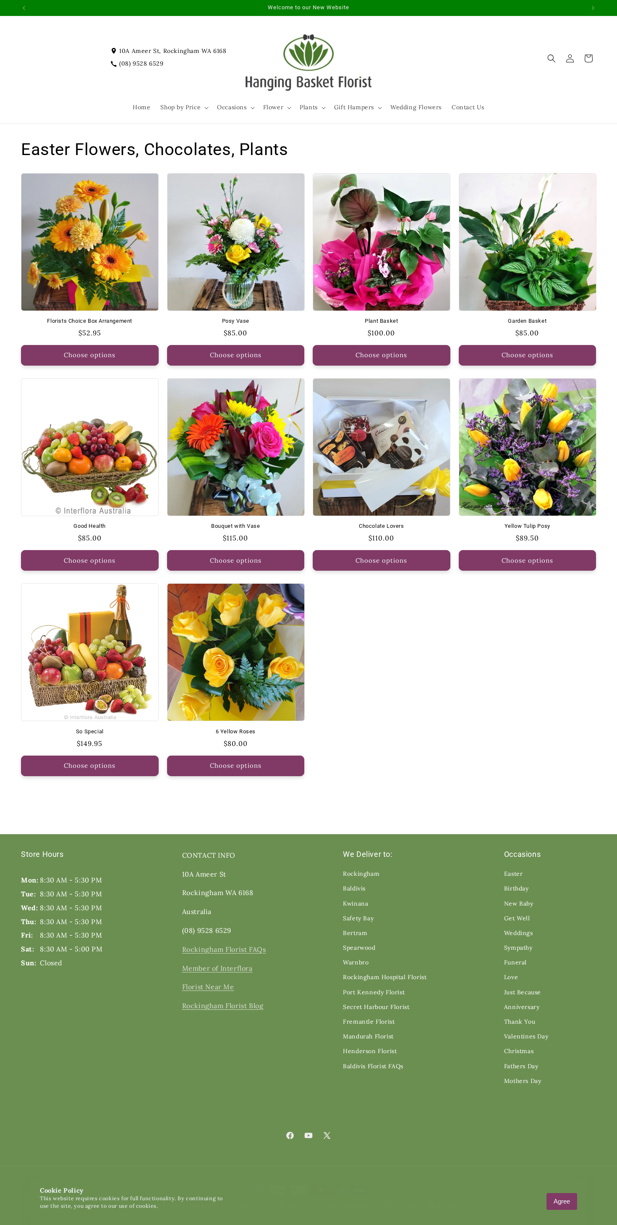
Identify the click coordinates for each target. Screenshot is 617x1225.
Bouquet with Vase (235, 526)
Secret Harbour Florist (376, 1007)
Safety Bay (358, 918)
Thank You (519, 1021)
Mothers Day (522, 1081)
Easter (513, 873)
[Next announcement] (593, 8)
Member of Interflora (217, 968)
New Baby (518, 903)
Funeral (515, 962)
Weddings (518, 933)
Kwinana (355, 903)
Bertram (355, 933)
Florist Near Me (208, 987)
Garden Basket (527, 321)
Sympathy (518, 947)
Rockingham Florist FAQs (224, 949)
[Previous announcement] (24, 8)
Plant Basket (381, 321)
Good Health (89, 526)
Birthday (516, 888)
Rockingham (361, 873)
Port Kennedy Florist (374, 992)
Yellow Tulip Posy (527, 526)
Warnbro (356, 962)
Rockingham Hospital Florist (384, 977)
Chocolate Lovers (381, 526)
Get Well (517, 918)
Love (511, 977)
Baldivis (354, 888)
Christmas (518, 1051)
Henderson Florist (370, 1051)
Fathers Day (521, 1066)
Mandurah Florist (368, 1036)
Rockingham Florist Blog (223, 1005)
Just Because (522, 992)
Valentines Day (526, 1036)
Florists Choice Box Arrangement (89, 321)
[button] (183, 107)
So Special (90, 731)
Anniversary (522, 1007)
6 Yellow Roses (236, 731)
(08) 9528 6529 (141, 63)
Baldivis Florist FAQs (373, 1066)
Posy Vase (235, 321)
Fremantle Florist (369, 1021)
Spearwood (359, 947)
